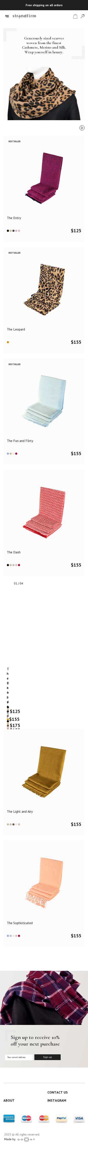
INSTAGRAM (56, 1100)
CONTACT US (57, 1092)
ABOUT (9, 1100)
